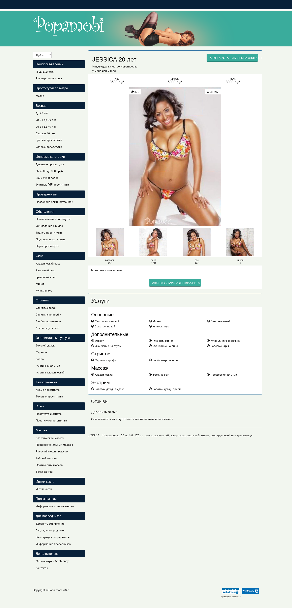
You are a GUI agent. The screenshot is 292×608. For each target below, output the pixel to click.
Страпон (41, 352)
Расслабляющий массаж (52, 451)
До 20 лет (42, 113)
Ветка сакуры (44, 471)
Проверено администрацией (54, 202)
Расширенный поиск (49, 78)
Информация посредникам (53, 544)
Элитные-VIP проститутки (52, 184)
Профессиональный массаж (54, 444)
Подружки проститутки (50, 239)
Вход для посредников (50, 530)
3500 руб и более (47, 178)
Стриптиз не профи (48, 314)
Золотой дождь (45, 345)
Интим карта (44, 489)
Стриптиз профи (46, 308)
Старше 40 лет (45, 133)
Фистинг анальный (48, 365)
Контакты (42, 568)
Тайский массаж (46, 458)
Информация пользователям (55, 506)
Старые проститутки (49, 147)
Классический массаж (50, 438)
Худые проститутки (48, 390)
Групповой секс (46, 277)
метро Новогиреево (124, 66)
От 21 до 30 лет (46, 120)
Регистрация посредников (53, 537)
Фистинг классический (50, 372)
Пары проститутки (47, 246)
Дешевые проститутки (50, 164)
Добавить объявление (50, 523)
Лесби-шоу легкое (47, 328)
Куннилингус (44, 290)
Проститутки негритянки (51, 420)
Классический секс (48, 263)
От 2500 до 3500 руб (49, 171)
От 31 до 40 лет (46, 126)
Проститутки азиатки (49, 414)
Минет (40, 284)
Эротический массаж (49, 465)
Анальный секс (45, 270)
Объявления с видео (49, 226)
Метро (40, 96)
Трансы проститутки (49, 232)
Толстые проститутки (49, 396)
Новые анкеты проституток (53, 219)
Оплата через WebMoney (52, 561)
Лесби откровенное (48, 321)
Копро (40, 359)
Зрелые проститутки (49, 140)
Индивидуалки (45, 71)
